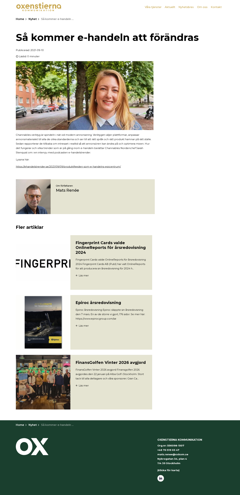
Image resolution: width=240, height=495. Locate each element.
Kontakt (216, 7)
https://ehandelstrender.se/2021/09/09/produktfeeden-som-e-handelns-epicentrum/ (68, 166)
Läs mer (83, 275)
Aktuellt (170, 7)
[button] (32, 446)
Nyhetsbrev (186, 7)
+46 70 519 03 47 (168, 450)
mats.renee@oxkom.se (172, 454)
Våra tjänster (153, 7)
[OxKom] (38, 6)
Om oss (202, 7)
